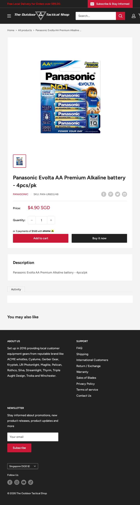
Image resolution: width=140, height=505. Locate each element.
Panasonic (20, 194)
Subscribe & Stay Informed (112, 3)
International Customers (92, 360)
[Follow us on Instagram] (16, 482)
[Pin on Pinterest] (110, 194)
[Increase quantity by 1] (51, 220)
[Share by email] (124, 194)
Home (10, 30)
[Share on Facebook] (103, 194)
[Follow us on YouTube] (23, 482)
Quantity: (19, 220)
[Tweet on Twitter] (117, 194)
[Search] (120, 16)
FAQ (79, 348)
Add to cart (40, 238)
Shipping (82, 354)
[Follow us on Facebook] (9, 482)
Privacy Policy (85, 383)
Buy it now (99, 238)
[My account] (133, 16)
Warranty (82, 372)
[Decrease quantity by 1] (32, 220)
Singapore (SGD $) (19, 466)
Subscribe (19, 448)
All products (25, 30)
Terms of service (87, 389)
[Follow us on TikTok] (30, 482)
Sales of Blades (86, 377)
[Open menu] (9, 15)
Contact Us (83, 395)
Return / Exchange (88, 366)
